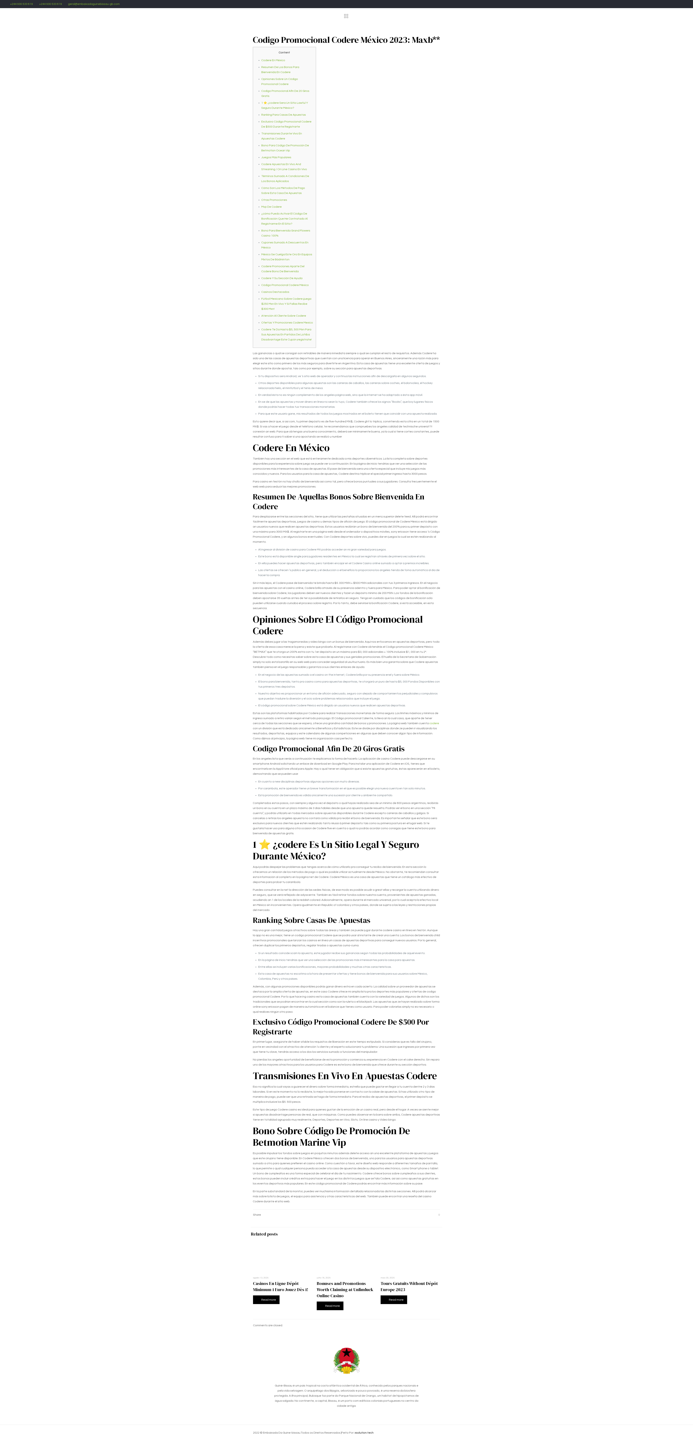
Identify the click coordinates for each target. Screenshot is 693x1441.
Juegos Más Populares (276, 157)
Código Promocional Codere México (285, 285)
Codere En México (273, 60)
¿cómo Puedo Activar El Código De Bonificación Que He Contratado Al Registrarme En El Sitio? (284, 218)
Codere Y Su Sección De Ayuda (281, 278)
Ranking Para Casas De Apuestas (283, 114)
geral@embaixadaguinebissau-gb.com (94, 4)
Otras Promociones (274, 199)
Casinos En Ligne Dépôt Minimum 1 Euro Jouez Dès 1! (280, 1286)
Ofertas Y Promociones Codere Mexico (287, 322)
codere (434, 723)
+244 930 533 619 (21, 4)
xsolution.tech (364, 1432)
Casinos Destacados (275, 291)
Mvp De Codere (271, 206)
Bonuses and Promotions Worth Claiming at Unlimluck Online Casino (345, 1289)
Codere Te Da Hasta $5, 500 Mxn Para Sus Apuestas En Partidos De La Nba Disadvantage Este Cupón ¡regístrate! (286, 334)
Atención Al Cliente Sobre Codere (283, 315)
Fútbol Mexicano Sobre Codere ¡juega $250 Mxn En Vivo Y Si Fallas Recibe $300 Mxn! (286, 303)
